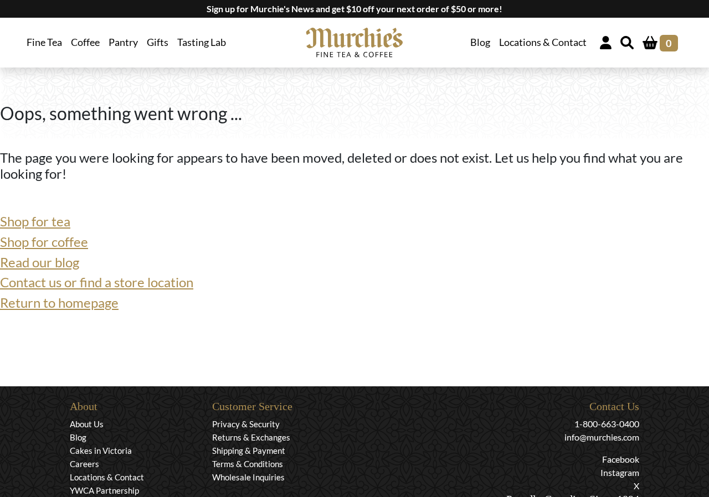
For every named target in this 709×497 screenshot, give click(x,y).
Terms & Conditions (247, 464)
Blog (480, 42)
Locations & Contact (543, 42)
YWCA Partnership (104, 490)
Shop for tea (35, 221)
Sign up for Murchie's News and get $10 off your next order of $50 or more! (354, 8)
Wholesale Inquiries (248, 477)
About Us (87, 424)
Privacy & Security (246, 424)
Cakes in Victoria (101, 450)
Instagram (619, 472)
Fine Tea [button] (44, 42)
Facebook (620, 459)
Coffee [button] (85, 42)
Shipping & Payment (248, 450)
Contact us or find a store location (96, 282)
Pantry (123, 42)
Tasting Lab (201, 42)
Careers (84, 464)
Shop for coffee (44, 242)
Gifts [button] (157, 42)
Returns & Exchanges (251, 437)
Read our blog (39, 262)
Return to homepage (59, 302)
